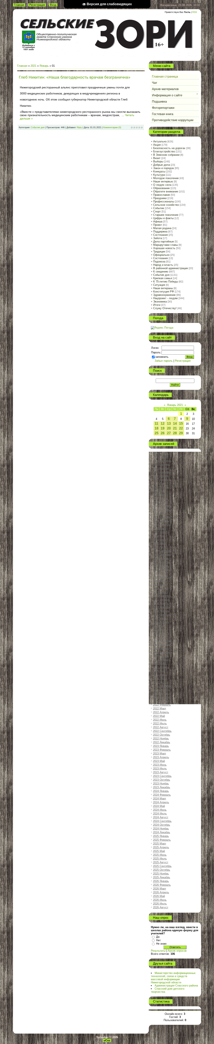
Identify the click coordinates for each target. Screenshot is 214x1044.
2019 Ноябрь (161, 603)
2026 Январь (161, 881)
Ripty (79, 127)
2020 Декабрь (161, 652)
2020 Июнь (160, 629)
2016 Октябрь (161, 464)
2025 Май (159, 851)
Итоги (156, 304)
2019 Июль (160, 588)
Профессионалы (163, 201)
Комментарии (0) (112, 127)
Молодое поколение (166, 178)
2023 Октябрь (161, 779)
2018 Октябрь (161, 554)
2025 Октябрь (161, 869)
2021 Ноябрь (161, 693)
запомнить (161, 356)
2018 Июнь (160, 539)
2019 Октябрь (161, 599)
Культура (159, 174)
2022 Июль (160, 723)
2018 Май (159, 535)
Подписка (159, 261)
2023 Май (159, 761)
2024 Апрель (161, 802)
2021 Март (159, 663)
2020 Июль (160, 633)
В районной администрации (170, 268)
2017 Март (159, 483)
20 (169, 428)
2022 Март (159, 708)
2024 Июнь (160, 809)
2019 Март (159, 573)
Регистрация (37, 4)
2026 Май (159, 896)
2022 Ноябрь (161, 738)
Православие (161, 194)
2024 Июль (160, 813)
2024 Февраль (162, 794)
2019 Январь (161, 565)
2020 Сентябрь (162, 640)
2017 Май (159, 490)
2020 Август (160, 637)
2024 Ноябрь (161, 828)
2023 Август (160, 772)
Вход (53, 4)
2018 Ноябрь (161, 558)
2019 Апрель (161, 577)
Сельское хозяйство (166, 204)
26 (162, 433)
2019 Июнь (160, 584)
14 (175, 423)
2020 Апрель (161, 622)
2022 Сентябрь (162, 731)
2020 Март (159, 618)
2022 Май (159, 716)
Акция (157, 144)
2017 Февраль (162, 479)
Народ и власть (163, 264)
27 (169, 433)
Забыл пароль (164, 360)
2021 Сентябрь (162, 686)
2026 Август (160, 907)
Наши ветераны (163, 288)
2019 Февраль (162, 569)
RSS (194, 12)
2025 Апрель (161, 847)
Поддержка (160, 231)
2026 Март (159, 888)
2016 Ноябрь (161, 468)
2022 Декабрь (161, 742)
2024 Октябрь (161, 824)
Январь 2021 (175, 405)
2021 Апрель (161, 667)
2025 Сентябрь (162, 866)
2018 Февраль (162, 524)
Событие (158, 208)
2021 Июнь (160, 674)
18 (156, 428)
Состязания (160, 234)
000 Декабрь (161, 453)
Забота (157, 238)
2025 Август (160, 862)
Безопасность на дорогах (169, 148)
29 (181, 433)
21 (175, 428)
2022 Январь (161, 701)
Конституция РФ (163, 291)
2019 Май (159, 580)
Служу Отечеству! (165, 308)
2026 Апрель (161, 892)
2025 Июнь (160, 854)
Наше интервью (163, 181)
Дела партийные (163, 241)
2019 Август (160, 592)
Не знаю (161, 943)
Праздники (160, 198)
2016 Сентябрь (162, 460)
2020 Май (159, 625)
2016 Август (160, 457)
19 (162, 428)
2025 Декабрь (161, 877)
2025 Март (159, 843)
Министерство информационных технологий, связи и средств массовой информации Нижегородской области (173, 977)
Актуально (160, 141)
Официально (161, 254)
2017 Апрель (161, 487)
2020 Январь (161, 610)
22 (181, 428)
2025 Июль (160, 858)
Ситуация (159, 284)
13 (169, 423)
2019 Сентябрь (162, 595)
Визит (156, 158)
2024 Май (159, 806)
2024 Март (159, 798)
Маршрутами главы (165, 244)
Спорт (157, 211)
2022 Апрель (161, 712)
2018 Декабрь (161, 562)
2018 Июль (160, 543)
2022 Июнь (160, 719)
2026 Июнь (160, 899)
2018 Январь (161, 520)
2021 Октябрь (161, 689)
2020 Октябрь (161, 644)
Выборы (158, 161)
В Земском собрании (166, 154)
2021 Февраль (162, 659)
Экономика (160, 301)
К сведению (160, 271)
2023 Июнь (160, 764)
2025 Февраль (162, 839)
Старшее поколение (165, 214)
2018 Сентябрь (162, 550)
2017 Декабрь (161, 517)
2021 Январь (161, 656)
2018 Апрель (161, 532)
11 (156, 423)
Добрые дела (161, 164)
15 (181, 423)
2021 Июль (160, 678)
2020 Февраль (162, 614)
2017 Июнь (160, 494)
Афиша (157, 221)
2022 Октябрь (161, 734)
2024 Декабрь (161, 832)
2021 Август (160, 682)
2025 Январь (161, 836)
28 (175, 433)
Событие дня (38, 127)
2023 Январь (161, 746)
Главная (19, 4)
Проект (157, 224)
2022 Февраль (162, 704)
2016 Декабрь (161, 472)
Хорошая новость (164, 248)
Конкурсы (159, 171)
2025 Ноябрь (161, 873)
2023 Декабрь (161, 787)
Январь (44, 65)
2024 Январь (161, 791)
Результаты (158, 950)
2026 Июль (160, 903)
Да (157, 936)
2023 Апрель (161, 757)
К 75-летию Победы (165, 281)
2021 (33, 65)
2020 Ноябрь (161, 648)
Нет (158, 940)
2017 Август (160, 502)
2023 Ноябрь (161, 783)
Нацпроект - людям (165, 298)
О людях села (162, 184)
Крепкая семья (162, 278)
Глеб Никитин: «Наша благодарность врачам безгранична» (74, 77)
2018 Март (159, 528)
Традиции (159, 251)
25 (156, 433)
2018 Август (160, 547)
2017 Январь (161, 475)
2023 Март (159, 753)
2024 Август (160, 817)
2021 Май (159, 671)
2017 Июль (160, 498)
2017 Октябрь (161, 509)
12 (162, 423)
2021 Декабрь (161, 697)
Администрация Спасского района (176, 985)
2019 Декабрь (161, 607)
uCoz (107, 1040)
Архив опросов (177, 950)
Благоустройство (164, 151)
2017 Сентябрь (162, 505)
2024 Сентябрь (162, 821)
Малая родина (162, 228)
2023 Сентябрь (162, 776)
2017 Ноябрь (161, 513)
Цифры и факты (163, 218)
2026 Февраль (162, 884)
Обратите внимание (165, 191)
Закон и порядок (163, 168)
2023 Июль (160, 768)
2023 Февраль (162, 749)
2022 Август (160, 727)
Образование (161, 188)
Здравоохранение (164, 294)
